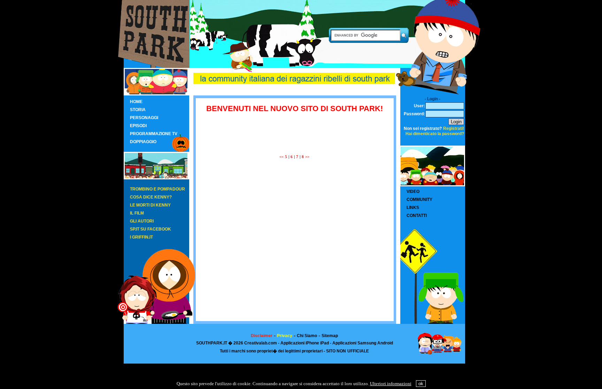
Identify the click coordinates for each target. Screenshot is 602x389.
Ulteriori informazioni (390, 383)
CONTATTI (417, 215)
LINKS (413, 207)
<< (281, 157)
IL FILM (137, 213)
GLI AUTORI (142, 221)
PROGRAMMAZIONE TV (153, 133)
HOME (136, 101)
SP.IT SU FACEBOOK (150, 229)
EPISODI (138, 125)
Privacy (284, 335)
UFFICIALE (358, 351)
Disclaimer (261, 335)
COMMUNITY (419, 199)
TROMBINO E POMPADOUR (157, 189)
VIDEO (413, 191)
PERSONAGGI (144, 117)
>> (307, 157)
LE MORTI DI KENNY (150, 205)
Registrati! (453, 128)
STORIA (138, 109)
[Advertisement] (294, 129)
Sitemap (330, 335)
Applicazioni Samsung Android (362, 343)
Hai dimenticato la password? (435, 133)
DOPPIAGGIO (143, 141)
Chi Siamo (307, 335)
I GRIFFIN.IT (141, 237)
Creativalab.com (260, 343)
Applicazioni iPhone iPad (304, 343)
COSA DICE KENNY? (151, 197)
